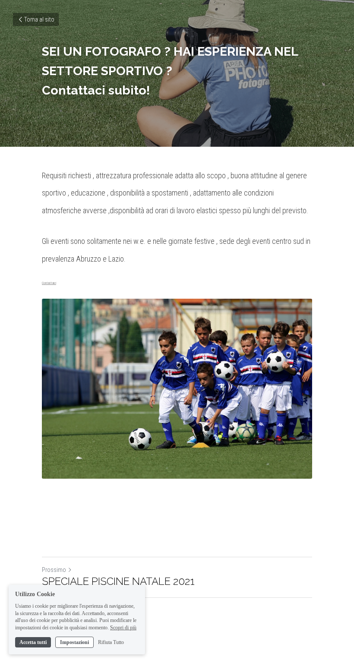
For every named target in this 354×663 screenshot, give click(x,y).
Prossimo (54, 569)
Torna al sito (39, 19)
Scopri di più (123, 628)
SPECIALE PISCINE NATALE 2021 (118, 581)
